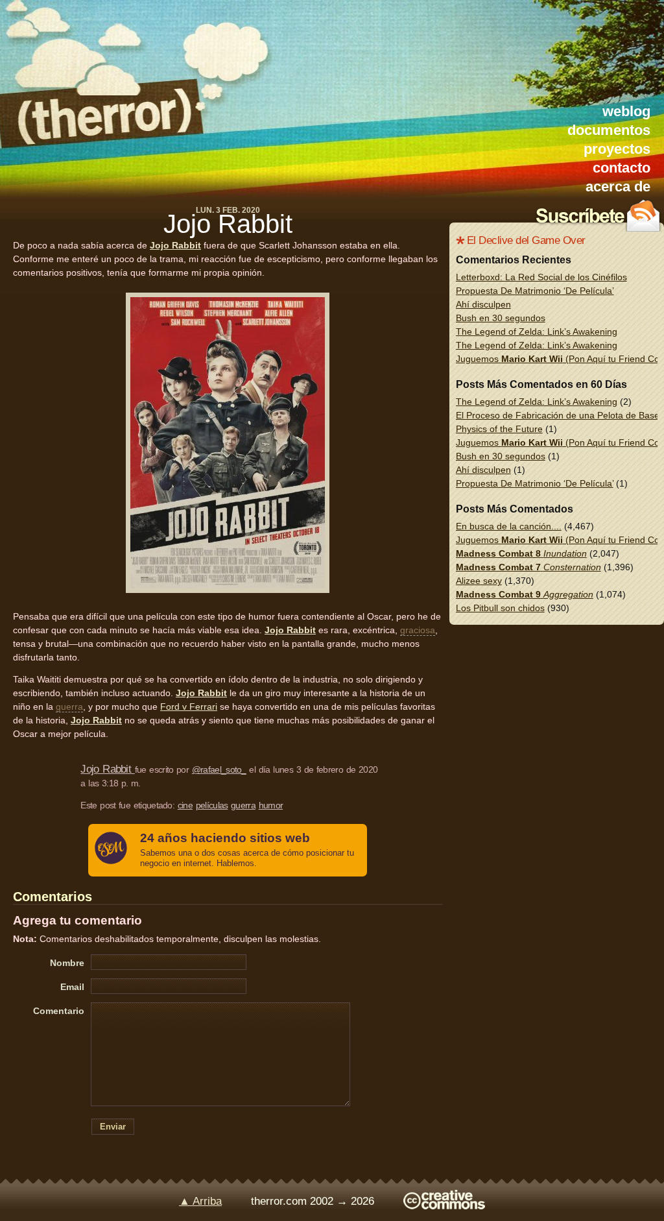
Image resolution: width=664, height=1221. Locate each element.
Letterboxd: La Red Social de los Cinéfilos (541, 277)
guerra (69, 706)
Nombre (67, 963)
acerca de (618, 186)
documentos (608, 130)
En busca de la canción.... (509, 526)
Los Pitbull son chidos (500, 608)
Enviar (113, 1126)
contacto (621, 168)
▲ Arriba (200, 1201)
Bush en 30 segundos (500, 318)
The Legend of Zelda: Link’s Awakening (536, 331)
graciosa (417, 630)
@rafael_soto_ (219, 769)
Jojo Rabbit (227, 224)
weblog (626, 111)
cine (185, 805)
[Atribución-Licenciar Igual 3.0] (444, 1206)
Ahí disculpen (483, 304)
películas (212, 805)
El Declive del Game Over (526, 240)
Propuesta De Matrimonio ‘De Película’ (535, 290)
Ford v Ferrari (188, 706)
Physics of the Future (499, 429)
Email (72, 987)
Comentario (58, 1011)
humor (271, 805)
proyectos (617, 149)
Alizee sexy (479, 580)
